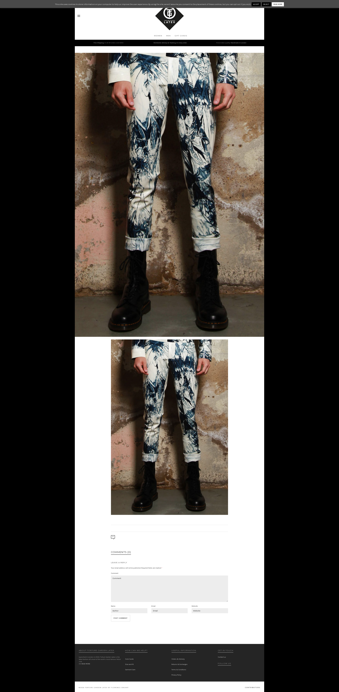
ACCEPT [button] (256, 4)
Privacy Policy (176, 675)
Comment (114, 573)
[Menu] (78, 16)
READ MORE (277, 4)
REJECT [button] (266, 4)
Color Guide (129, 659)
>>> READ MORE (84, 664)
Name (113, 606)
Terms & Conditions (178, 670)
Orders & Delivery (178, 659)
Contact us (222, 657)
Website (195, 606)
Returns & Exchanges (179, 664)
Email (153, 606)
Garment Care (130, 670)
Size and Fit (129, 664)
